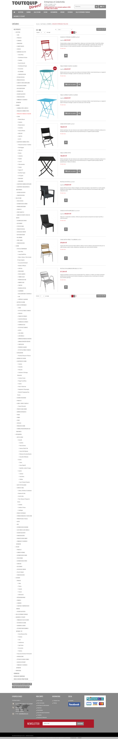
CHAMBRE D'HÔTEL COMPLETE (22, 108)
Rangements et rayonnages (23, 389)
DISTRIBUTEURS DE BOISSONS (22, 527)
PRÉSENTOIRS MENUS (21, 597)
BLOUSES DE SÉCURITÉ (21, 662)
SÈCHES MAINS (20, 558)
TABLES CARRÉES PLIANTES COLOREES (69, 95)
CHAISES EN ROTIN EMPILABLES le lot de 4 (70, 210)
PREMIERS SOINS (20, 656)
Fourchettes (21, 476)
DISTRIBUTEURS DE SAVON (22, 555)
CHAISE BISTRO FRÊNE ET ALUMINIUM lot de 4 (70, 239)
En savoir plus (73, 738)
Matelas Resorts (21, 125)
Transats (20, 592)
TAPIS (18, 35)
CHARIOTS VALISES (20, 46)
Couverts (20, 471)
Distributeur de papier (22, 66)
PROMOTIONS (18, 670)
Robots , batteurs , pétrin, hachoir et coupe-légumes (24, 258)
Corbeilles (20, 504)
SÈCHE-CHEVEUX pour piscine (21, 679)
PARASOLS (19, 600)
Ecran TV (20, 161)
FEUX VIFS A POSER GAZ (22, 319)
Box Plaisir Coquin (21, 172)
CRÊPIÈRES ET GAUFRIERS (23, 299)
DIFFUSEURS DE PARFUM (21, 85)
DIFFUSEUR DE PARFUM (21, 232)
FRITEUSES (20, 313)
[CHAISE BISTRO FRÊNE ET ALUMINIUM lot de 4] (47, 253)
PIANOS (18, 417)
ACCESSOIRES (19, 223)
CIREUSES (19, 49)
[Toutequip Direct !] (26, 5)
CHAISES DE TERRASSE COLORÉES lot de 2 (70, 37)
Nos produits (17, 29)
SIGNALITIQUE (19, 43)
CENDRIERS (19, 40)
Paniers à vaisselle (22, 406)
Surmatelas (20, 127)
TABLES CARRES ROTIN (65, 153)
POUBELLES (19, 37)
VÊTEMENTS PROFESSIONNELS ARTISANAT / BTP (22, 630)
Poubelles (20, 60)
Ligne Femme (20, 645)
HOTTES (19, 330)
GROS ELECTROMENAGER (21, 305)
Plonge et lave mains (22, 381)
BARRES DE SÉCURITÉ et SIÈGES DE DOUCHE (23, 216)
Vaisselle (20, 440)
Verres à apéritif (22, 465)
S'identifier (39, 715)
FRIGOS (18, 414)
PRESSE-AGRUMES (21, 274)
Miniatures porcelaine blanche (25, 454)
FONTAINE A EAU (20, 91)
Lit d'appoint (20, 175)
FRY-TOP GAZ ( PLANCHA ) (23, 327)
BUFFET (18, 521)
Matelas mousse (21, 119)
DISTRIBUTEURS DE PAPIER (22, 561)
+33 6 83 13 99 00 (19, 711)
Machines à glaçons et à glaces (24, 355)
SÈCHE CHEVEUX (20, 201)
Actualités (71, 700)
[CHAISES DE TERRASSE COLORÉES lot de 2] (47, 50)
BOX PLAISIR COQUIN (21, 88)
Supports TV (20, 170)
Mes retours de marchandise (43, 705)
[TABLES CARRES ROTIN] (47, 166)
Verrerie (19, 459)
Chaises (19, 586)
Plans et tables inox (22, 386)
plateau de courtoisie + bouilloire (24, 144)
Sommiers (20, 122)
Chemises (20, 651)
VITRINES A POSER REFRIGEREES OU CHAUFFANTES (23, 430)
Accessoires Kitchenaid (23, 262)
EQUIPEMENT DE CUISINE (21, 361)
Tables (19, 583)
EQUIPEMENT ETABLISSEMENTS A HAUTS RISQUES (22, 188)
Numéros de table (21, 493)
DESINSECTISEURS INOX (21, 397)
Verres (20, 462)
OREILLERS (20, 133)
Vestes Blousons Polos (22, 634)
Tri (55, 29)
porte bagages (21, 147)
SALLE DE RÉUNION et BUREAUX (22, 614)
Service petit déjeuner (23, 451)
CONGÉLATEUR (21, 344)
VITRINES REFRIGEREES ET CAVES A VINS (24, 516)
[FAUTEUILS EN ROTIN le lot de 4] (47, 195)
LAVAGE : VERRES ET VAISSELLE (23, 403)
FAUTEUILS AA (20, 594)
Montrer (38, 32)
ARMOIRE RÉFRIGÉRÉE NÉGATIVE (24, 341)
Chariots (20, 383)
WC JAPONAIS (20, 71)
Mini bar (19, 153)
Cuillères (21, 479)
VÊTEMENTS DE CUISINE (21, 622)
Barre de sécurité (21, 63)
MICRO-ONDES (21, 271)
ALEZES (19, 139)
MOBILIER (19, 580)
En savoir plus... (63, 48)
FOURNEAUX (16, 673)
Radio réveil (20, 178)
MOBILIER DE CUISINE (21, 426)
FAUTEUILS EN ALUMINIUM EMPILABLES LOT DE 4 (71, 268)
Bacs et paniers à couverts (24, 482)
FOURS (19, 307)
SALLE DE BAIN (18, 198)
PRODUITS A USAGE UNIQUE (22, 538)
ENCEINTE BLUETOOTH (21, 94)
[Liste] (40, 30)
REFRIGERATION (20, 352)
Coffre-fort (20, 150)
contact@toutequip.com (23, 713)
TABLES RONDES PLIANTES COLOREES (68, 66)
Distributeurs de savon (22, 57)
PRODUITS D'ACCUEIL (21, 229)
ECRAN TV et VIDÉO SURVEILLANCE (23, 82)
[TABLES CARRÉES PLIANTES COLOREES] (47, 108)
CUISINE (17, 246)
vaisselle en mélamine (23, 457)
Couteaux (20, 364)
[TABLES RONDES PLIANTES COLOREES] (47, 79)
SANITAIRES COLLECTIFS (21, 52)
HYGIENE (17, 547)
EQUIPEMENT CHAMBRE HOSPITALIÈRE (24, 184)
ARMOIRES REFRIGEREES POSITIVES (24, 338)
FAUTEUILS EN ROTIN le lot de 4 (67, 181)
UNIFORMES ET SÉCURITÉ (20, 617)
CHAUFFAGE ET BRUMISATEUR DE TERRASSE (22, 607)
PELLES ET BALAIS (20, 572)
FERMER (79, 738)
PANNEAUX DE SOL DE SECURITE (23, 620)
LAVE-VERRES (20, 333)
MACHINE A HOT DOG (22, 288)
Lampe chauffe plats (22, 254)
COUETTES (20, 136)
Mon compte (39, 700)
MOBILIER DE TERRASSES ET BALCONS (24, 113)
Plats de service (22, 445)
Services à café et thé (23, 448)
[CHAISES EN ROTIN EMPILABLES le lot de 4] (47, 224)
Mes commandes (40, 703)
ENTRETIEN (19, 563)
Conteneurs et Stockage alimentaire (22, 374)
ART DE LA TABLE (20, 437)
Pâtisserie (20, 369)
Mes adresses (40, 710)
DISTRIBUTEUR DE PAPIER (21, 220)
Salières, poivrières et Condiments (25, 490)
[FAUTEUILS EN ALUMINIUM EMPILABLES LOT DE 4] (47, 282)
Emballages (20, 510)
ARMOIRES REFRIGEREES (21, 412)
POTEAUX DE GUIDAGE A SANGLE (23, 659)
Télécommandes (21, 164)
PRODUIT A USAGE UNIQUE (22, 409)
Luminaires (20, 156)
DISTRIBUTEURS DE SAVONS (22, 203)
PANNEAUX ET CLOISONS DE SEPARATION (21, 101)
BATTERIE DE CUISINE (21, 302)
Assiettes (21, 442)
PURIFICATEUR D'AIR (22, 74)
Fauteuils (20, 589)
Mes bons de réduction (42, 717)
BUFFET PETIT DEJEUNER (21, 485)
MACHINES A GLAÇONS (22, 347)
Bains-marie (20, 251)
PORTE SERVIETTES (20, 212)
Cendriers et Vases (22, 507)
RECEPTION (18, 32)
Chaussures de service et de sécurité (24, 653)
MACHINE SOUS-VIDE (22, 279)
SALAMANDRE (20, 291)
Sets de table (21, 496)
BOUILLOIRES (20, 181)
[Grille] (37, 30)
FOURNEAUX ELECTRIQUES (23, 322)
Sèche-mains (20, 54)
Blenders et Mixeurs (22, 265)
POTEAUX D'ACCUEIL (21, 77)
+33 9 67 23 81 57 (19, 709)
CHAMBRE (18, 105)
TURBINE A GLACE (21, 277)
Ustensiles (20, 367)
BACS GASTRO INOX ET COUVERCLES (24, 293)
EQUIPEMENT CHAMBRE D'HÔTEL (23, 142)
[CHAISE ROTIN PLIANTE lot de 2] (47, 137)
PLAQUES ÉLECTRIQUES (22, 316)
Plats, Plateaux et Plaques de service (23, 500)
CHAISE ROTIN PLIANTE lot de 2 (67, 124)
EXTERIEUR (18, 577)
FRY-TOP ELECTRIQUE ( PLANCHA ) (24, 310)
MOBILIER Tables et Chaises (22, 518)
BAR (18, 524)
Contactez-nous (56, 700)
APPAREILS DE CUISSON (21, 358)
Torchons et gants (21, 378)
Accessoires (20, 68)
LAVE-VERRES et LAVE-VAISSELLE (23, 530)
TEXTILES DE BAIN (20, 226)
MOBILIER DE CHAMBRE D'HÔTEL (23, 111)
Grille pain (20, 268)
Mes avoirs (39, 708)
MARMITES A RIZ (21, 282)
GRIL (19, 296)
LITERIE (18, 116)
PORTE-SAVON (19, 240)
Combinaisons (21, 642)
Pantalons (20, 637)
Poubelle (20, 158)
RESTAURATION (19, 434)
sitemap (55, 703)
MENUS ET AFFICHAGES (21, 513)
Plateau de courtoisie (19, 676)
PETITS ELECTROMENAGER (22, 248)
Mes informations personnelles (43, 712)
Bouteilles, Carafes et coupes (25, 468)
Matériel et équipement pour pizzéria (23, 393)
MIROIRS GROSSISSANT (21, 206)
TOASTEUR (20, 285)
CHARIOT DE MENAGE (21, 552)
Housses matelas (21, 130)
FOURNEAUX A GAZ (21, 324)
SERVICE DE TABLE (20, 487)
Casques (20, 167)
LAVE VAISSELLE (21, 336)
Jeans (19, 639)
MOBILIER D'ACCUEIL (21, 80)
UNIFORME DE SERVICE (21, 625)
